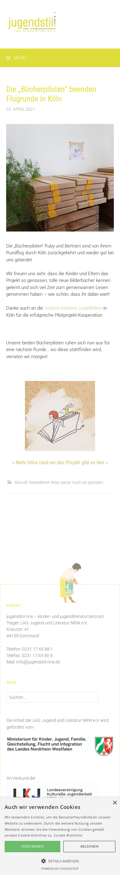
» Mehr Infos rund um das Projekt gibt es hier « (60, 462)
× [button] (114, 803)
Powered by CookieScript (60, 869)
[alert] (60, 836)
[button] (60, 861)
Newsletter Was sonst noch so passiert (66, 482)
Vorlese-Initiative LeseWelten (73, 308)
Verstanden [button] (32, 846)
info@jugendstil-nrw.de (38, 661)
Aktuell (20, 482)
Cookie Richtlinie (68, 835)
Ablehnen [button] (89, 846)
